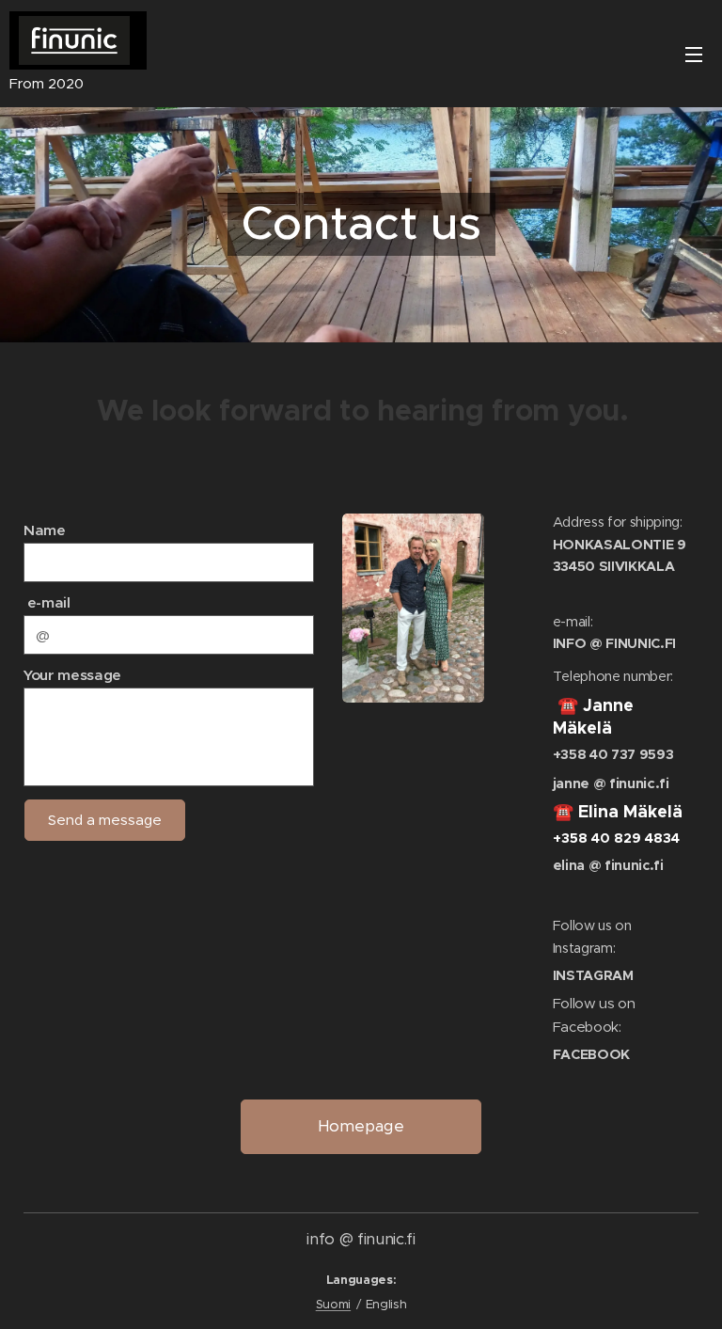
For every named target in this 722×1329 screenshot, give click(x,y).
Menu (694, 53)
